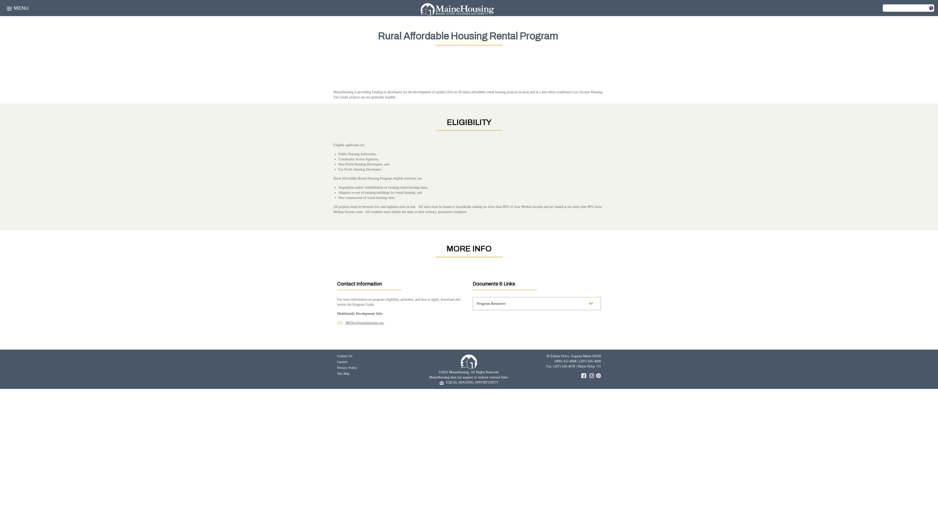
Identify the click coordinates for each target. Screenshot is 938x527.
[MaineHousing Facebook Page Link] (583, 375)
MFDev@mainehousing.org (364, 323)
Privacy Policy (347, 368)
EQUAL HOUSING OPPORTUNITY (471, 382)
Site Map (343, 373)
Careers (342, 362)
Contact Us (344, 356)
